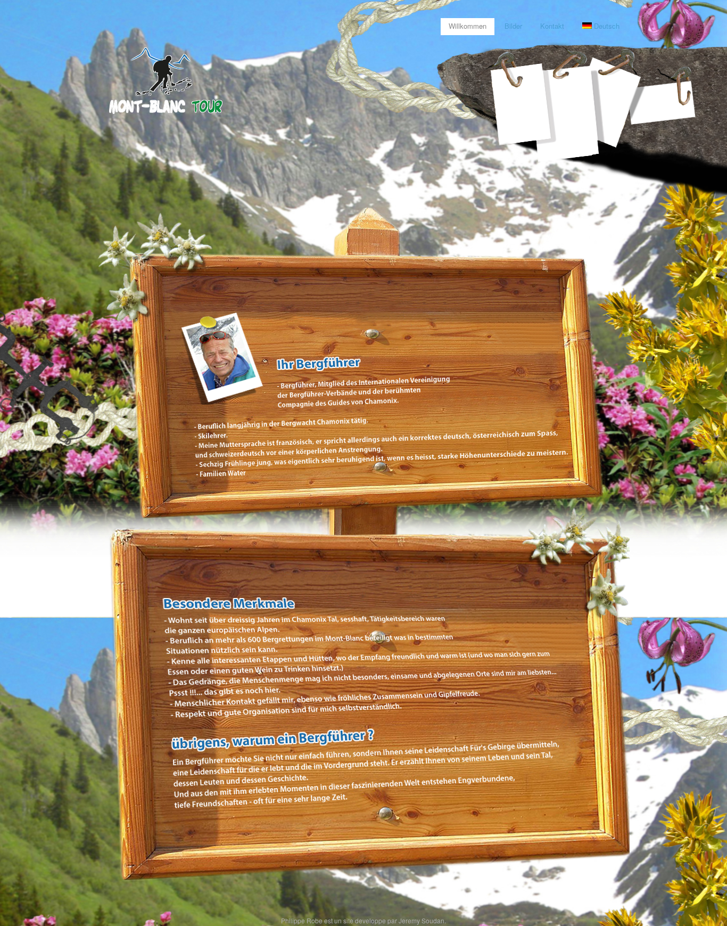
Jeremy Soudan (421, 920)
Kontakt (552, 26)
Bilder (513, 26)
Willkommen (467, 26)
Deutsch (606, 26)
